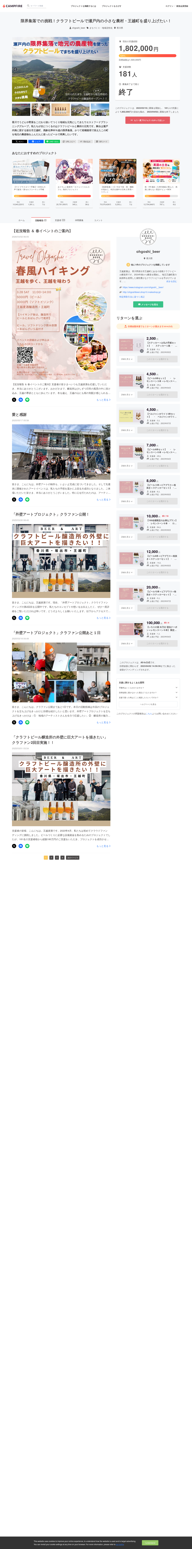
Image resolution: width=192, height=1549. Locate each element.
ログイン (169, 6)
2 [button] (51, 857)
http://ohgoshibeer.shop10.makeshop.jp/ (142, 292)
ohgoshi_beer (78, 27)
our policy (120, 1544)
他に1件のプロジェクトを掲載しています (150, 264)
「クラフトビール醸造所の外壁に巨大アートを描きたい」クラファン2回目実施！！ (60, 739)
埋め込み (86, 141)
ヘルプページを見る (148, 704)
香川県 (120, 27)
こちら (149, 713)
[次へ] (106, 69)
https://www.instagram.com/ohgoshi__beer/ (143, 287)
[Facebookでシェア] (21, 400)
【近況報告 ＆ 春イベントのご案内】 (42, 230)
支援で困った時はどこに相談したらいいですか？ (139, 697)
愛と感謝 (19, 414)
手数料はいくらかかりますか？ (131, 687)
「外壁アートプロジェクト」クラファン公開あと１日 (56, 632)
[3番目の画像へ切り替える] (60, 110)
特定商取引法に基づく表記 (132, 296)
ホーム (21, 220)
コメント (98, 220)
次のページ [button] (72, 857)
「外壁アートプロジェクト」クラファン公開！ (51, 514)
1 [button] (45, 857)
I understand (150, 1542)
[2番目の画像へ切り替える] (41, 110)
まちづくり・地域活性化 (100, 27)
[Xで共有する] (14, 400)
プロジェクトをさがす (111, 6)
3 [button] (56, 857)
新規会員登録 (182, 6)
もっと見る (102, 399)
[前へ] (15, 69)
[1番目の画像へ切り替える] (21, 110)
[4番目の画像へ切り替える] (80, 110)
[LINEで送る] (27, 400)
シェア (37, 141)
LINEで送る (54, 141)
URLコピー (70, 141)
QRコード (103, 141)
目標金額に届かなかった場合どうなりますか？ (138, 692)
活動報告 (40, 220)
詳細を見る (125, 359)
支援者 (60, 220)
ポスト (21, 141)
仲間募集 (79, 220)
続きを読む (171, 281)
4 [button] (62, 857)
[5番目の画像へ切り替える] (100, 110)
